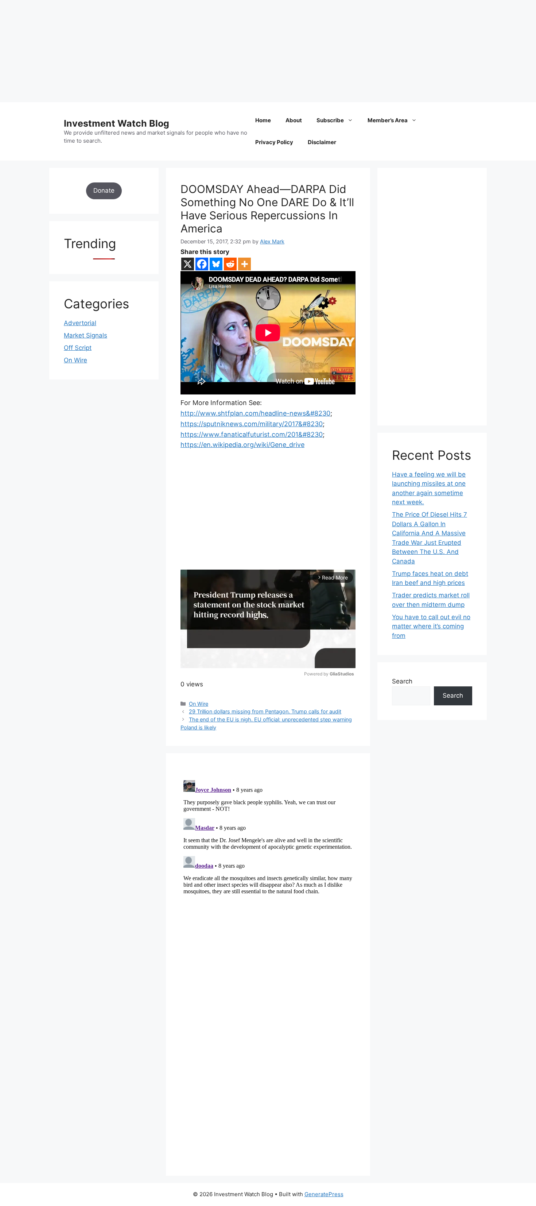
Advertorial (80, 323)
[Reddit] (230, 264)
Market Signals (85, 335)
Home (263, 120)
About (294, 120)
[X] (187, 264)
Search (402, 681)
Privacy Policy (274, 142)
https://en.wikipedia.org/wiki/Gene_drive (242, 444)
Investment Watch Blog (116, 123)
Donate (103, 190)
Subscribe (330, 120)
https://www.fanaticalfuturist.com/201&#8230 (251, 434)
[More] (244, 264)
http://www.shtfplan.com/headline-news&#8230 (255, 413)
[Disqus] (268, 868)
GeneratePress (323, 1194)
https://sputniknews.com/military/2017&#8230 (251, 424)
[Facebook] (201, 264)
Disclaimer (322, 142)
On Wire (198, 704)
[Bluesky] (216, 264)
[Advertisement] (219, 51)
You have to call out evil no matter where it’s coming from (431, 626)
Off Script (78, 347)
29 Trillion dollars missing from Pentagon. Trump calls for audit (265, 711)
